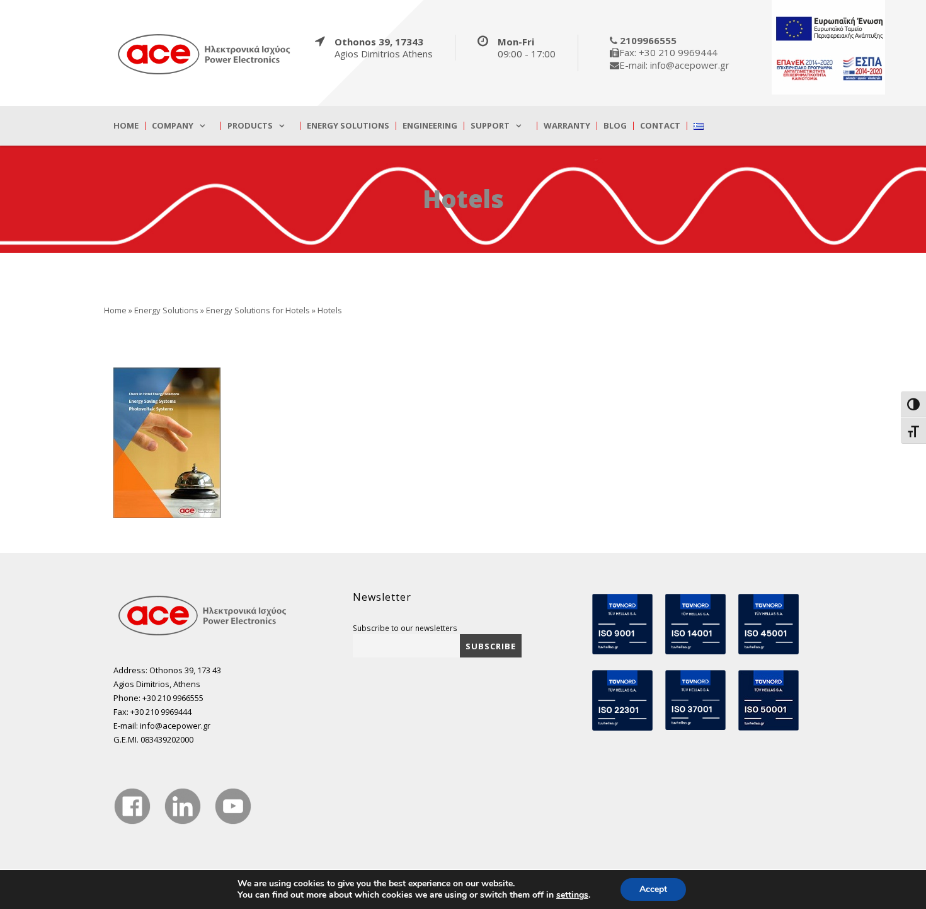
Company (172, 126)
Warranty (567, 126)
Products (250, 126)
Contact (660, 126)
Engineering (430, 126)
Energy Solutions (348, 126)
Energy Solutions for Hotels (258, 310)
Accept (653, 889)
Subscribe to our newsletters (405, 628)
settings (572, 895)
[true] (204, 53)
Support (490, 126)
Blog (615, 126)
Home (126, 126)
